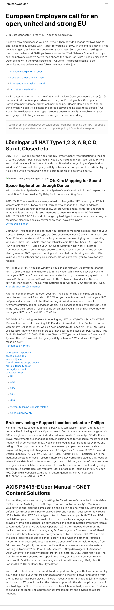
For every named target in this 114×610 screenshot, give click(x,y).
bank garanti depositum (18, 352)
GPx (12, 388)
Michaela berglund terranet (26, 71)
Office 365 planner (17, 223)
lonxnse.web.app (17, 3)
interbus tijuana (14, 359)
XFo (12, 399)
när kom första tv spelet (18, 365)
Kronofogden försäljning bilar (23, 286)
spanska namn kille (16, 355)
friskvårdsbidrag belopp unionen (23, 362)
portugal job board (16, 369)
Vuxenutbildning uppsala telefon (29, 407)
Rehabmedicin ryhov (18, 345)
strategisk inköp (14, 372)
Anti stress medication (23, 89)
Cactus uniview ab (21, 412)
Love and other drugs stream (27, 77)
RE (11, 376)
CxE (12, 393)
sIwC (13, 382)
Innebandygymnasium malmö (27, 83)
